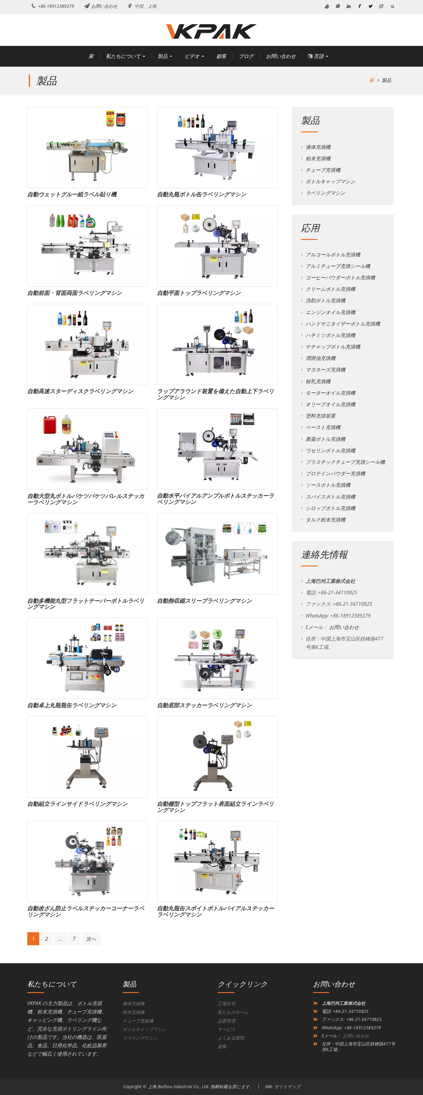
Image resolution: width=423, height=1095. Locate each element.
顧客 (221, 56)
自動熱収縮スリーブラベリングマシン (204, 600)
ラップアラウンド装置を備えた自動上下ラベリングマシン (215, 394)
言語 (318, 56)
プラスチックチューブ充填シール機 (345, 462)
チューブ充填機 (323, 169)
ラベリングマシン (325, 192)
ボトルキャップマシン (330, 181)
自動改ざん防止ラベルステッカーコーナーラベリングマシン (85, 911)
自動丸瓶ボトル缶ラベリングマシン (201, 194)
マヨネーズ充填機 (325, 369)
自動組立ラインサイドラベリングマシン (77, 803)
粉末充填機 (318, 158)
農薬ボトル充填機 (325, 439)
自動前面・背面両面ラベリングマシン (74, 292)
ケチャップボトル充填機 (333, 346)
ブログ (246, 56)
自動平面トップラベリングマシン (199, 292)
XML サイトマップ (282, 1086)
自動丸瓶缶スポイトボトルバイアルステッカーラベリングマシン (215, 911)
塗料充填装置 (320, 415)
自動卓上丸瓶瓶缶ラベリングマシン (71, 705)
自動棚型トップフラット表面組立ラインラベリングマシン (215, 806)
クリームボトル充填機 (330, 289)
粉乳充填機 (318, 381)
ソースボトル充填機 (328, 484)
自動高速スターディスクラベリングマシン (80, 391)
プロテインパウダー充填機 (335, 473)
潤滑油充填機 (320, 358)
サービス (226, 1029)
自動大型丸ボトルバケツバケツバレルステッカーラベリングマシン (85, 499)
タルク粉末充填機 (325, 519)
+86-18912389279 (56, 6)
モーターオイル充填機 (330, 392)
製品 (163, 56)
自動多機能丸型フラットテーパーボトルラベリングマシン (85, 603)
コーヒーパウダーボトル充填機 (340, 277)
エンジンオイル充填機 (330, 312)
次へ (91, 938)
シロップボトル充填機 (330, 508)
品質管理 (226, 1021)
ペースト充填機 (323, 427)
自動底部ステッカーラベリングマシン (204, 705)
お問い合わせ (104, 6)
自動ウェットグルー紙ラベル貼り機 (71, 194)
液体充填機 (318, 147)
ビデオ (192, 56)
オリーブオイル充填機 (330, 404)
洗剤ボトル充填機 (325, 300)
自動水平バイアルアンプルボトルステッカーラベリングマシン (215, 498)
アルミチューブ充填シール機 (338, 266)
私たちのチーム (233, 1012)
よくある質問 (231, 1038)
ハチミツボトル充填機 (330, 335)
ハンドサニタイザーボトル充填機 (343, 323)
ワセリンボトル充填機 (330, 450)
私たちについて (123, 56)
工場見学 (226, 1003)
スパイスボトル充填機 (330, 496)
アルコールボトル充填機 (333, 254)
